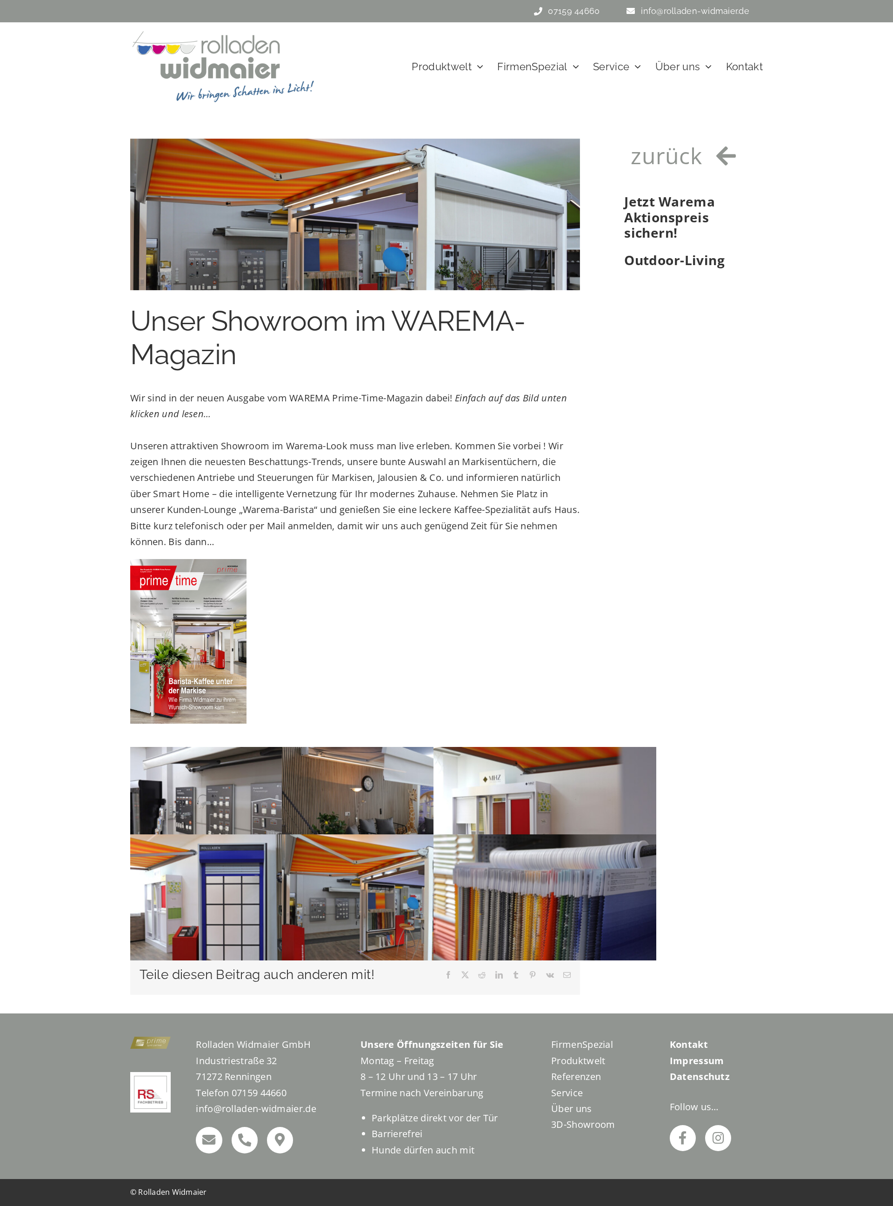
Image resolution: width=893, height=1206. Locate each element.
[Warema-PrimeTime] (188, 563)
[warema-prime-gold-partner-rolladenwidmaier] (150, 1041)
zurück (666, 155)
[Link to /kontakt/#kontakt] (280, 1140)
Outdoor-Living (674, 260)
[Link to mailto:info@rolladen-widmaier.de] (209, 1140)
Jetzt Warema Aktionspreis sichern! (669, 217)
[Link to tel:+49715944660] (245, 1140)
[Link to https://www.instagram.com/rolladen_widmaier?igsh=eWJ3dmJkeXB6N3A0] (718, 1138)
